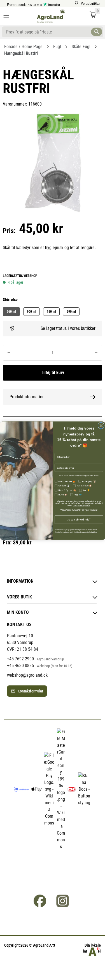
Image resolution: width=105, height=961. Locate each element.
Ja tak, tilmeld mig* (78, 519)
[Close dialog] (101, 426)
